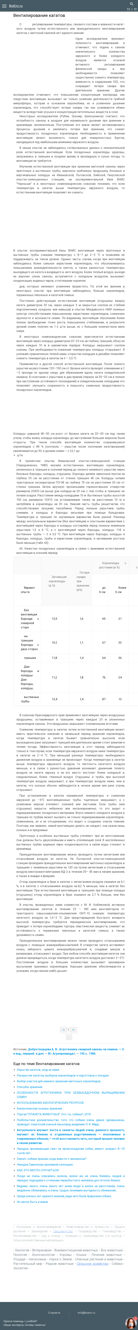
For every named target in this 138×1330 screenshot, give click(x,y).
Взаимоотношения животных (76, 1250)
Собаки (117, 1264)
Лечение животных (106, 1255)
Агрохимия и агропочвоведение (39, 1227)
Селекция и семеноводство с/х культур (93, 1236)
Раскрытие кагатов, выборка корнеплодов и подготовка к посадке (63, 1075)
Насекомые (37, 1259)
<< (128, 8)
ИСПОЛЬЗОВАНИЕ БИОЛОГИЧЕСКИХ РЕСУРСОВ (50, 1103)
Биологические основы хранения (39, 1108)
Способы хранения (29, 1087)
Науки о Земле (60, 1259)
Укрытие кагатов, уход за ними (38, 1069)
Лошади (19, 1259)
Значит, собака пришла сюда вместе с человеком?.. (52, 1159)
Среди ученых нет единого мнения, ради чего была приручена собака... (64, 1196)
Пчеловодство (112, 1231)
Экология (20, 1268)
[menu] (4, 5)
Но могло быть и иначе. (33, 1202)
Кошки (81, 1255)
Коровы (66, 1255)
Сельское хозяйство (92, 1264)
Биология (22, 1250)
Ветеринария (41, 1250)
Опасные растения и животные (99, 1259)
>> (135, 8)
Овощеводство (63, 1231)
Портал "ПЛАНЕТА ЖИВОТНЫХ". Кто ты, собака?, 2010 (54, 1114)
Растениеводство (24, 1236)
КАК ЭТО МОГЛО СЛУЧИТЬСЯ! (38, 1170)
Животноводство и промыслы (87, 1227)
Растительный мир (27, 1264)
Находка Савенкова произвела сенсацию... (46, 1164)
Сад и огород (50, 1236)
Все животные (112, 1250)
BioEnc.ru (16, 6)
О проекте (54, 1312)
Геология (20, 1255)
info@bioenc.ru (86, 1312)
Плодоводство (87, 1231)
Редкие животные (60, 1264)
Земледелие (39, 1231)
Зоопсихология (43, 1255)
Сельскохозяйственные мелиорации (37, 1240)
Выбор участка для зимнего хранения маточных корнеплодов (59, 1081)
